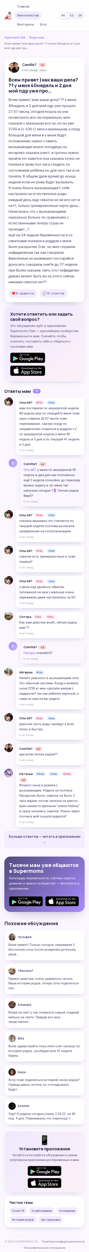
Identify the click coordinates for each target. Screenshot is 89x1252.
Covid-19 (18, 1211)
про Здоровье (50, 1220)
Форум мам (36, 37)
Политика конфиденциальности (63, 1241)
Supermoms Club (14, 37)
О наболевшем (42, 1211)
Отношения (67, 1211)
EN (80, 15)
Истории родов (23, 1220)
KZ (72, 15)
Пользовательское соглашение (44, 1247)
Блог (43, 24)
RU (63, 15)
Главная (23, 6)
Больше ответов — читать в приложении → (44, 839)
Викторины (25, 24)
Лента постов (28, 15)
